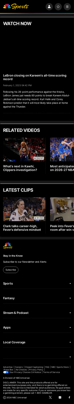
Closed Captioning (34, 367)
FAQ (47, 367)
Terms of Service (51, 372)
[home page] (16, 6)
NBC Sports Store (60, 367)
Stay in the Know (13, 255)
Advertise (8, 367)
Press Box (9, 369)
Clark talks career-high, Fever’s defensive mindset (22, 227)
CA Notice (36, 372)
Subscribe (11, 269)
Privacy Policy (36, 369)
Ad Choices (21, 369)
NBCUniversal (23, 378)
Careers (19, 367)
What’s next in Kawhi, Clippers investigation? (20, 168)
